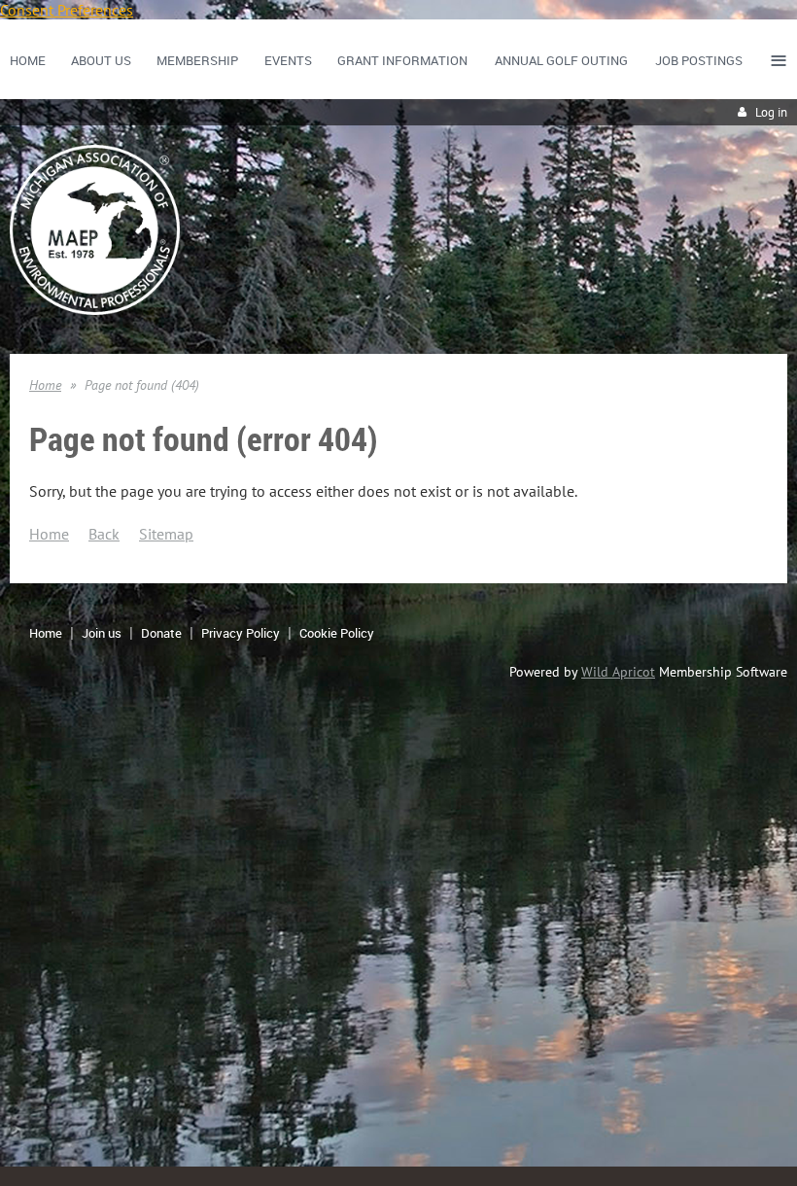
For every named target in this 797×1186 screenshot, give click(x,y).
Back (104, 533)
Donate (161, 633)
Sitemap (166, 533)
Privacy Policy (240, 633)
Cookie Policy (336, 633)
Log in (771, 112)
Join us (101, 633)
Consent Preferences (66, 9)
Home (45, 385)
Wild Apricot (618, 671)
